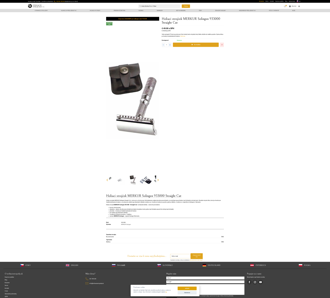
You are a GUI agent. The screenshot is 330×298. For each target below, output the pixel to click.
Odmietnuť (187, 292)
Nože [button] (293, 10)
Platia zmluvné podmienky (227, 295)
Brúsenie (261, 1)
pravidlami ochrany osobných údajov (200, 295)
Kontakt (272, 1)
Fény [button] (200, 10)
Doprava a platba (279, 1)
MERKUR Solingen (126, 224)
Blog (286, 1)
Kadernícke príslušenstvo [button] (247, 10)
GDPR (6, 296)
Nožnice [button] (141, 10)
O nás (6, 291)
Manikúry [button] (160, 10)
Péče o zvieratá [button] (274, 10)
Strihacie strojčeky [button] (41, 10)
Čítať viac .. (183, 36)
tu (166, 292)
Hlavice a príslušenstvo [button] (68, 10)
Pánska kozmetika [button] (119, 10)
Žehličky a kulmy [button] (220, 10)
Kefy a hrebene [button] (181, 10)
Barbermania (292, 1)
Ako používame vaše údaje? (196, 260)
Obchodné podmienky (11, 293)
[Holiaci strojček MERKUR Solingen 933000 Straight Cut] (132, 100)
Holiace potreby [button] (95, 10)
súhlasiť (187, 288)
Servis (266, 1)
